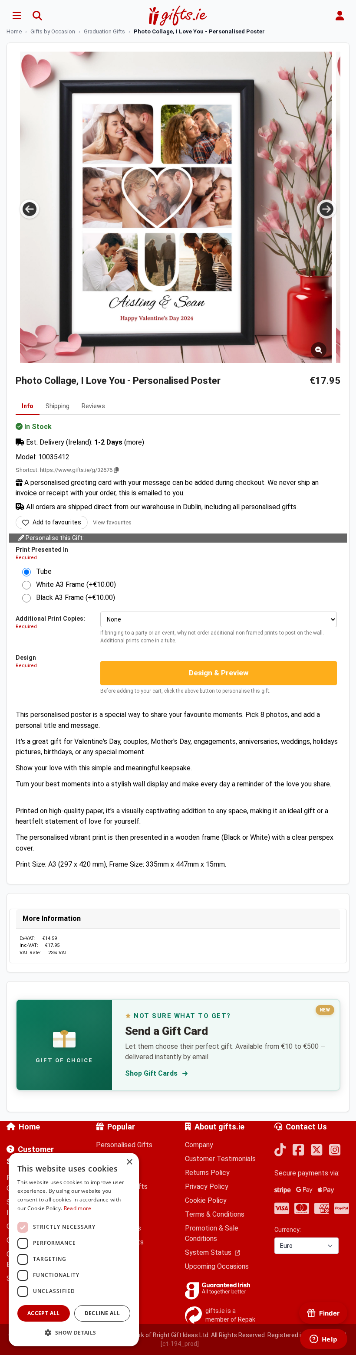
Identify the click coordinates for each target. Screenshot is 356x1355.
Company (199, 1145)
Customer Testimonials (220, 1159)
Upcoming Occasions (217, 1266)
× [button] (129, 1162)
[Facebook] (298, 1150)
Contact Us (306, 1126)
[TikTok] (280, 1150)
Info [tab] (27, 406)
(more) (134, 442)
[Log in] (339, 15)
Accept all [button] (43, 1313)
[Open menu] (16, 15)
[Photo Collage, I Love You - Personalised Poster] (176, 207)
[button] (73, 1332)
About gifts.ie (219, 1126)
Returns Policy (207, 1172)
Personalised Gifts (124, 1145)
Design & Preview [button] (219, 672)
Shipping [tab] (57, 406)
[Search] (37, 15)
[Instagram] (334, 1150)
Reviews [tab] (93, 406)
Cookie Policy (206, 1200)
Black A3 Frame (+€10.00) (73, 597)
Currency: (287, 1229)
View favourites (112, 522)
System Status (209, 1252)
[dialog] (74, 1249)
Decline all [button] (102, 1313)
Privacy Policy (206, 1186)
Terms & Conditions (214, 1214)
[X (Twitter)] (316, 1150)
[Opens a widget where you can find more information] (323, 1340)
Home (29, 1126)
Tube (41, 571)
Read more (78, 1208)
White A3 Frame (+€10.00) (73, 584)
